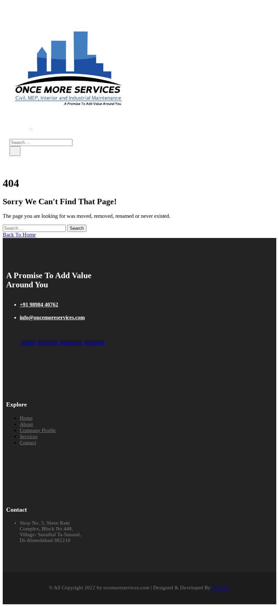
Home (26, 418)
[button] (31, 129)
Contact (28, 442)
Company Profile (38, 430)
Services (28, 436)
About (26, 424)
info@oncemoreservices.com (52, 317)
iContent (221, 587)
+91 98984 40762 (39, 304)
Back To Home (19, 235)
